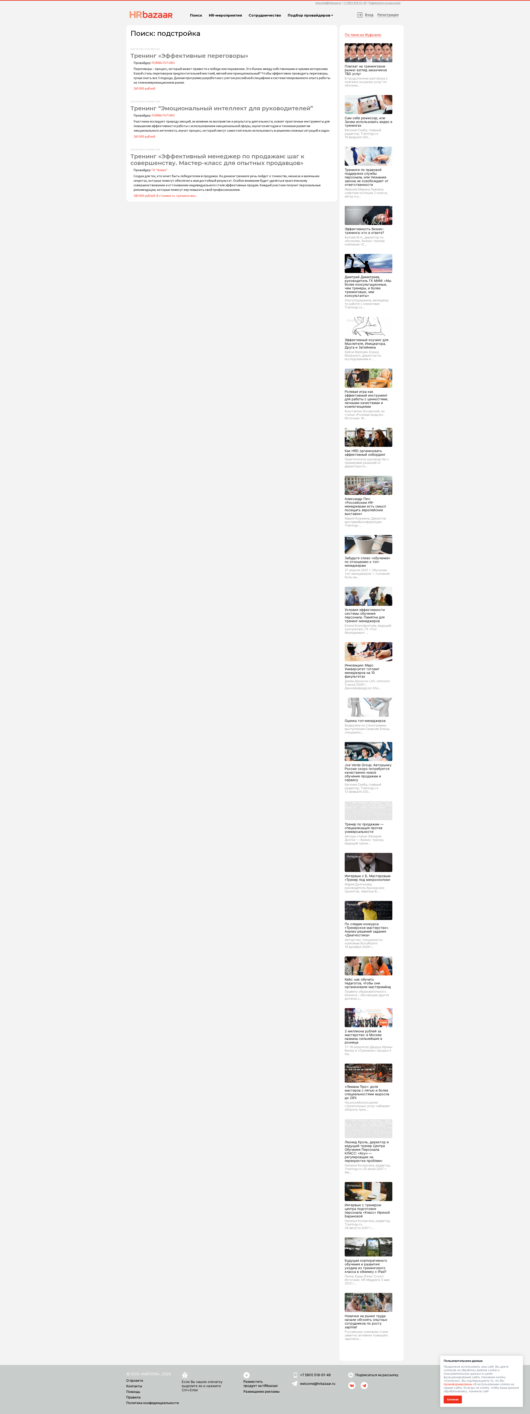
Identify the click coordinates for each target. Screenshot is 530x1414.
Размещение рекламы (261, 1392)
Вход (369, 15)
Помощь (133, 1392)
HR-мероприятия (225, 15)
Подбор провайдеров (309, 15)
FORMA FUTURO (163, 63)
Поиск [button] (196, 15)
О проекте (134, 1381)
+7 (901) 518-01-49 (354, 3)
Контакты (134, 1386)
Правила (133, 1397)
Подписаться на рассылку (385, 3)
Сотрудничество (265, 15)
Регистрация (388, 15)
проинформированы (458, 1384)
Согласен (453, 1399)
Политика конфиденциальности (152, 1403)
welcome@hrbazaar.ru (328, 3)
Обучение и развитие (145, 49)
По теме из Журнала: (363, 35)
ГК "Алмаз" (159, 170)
